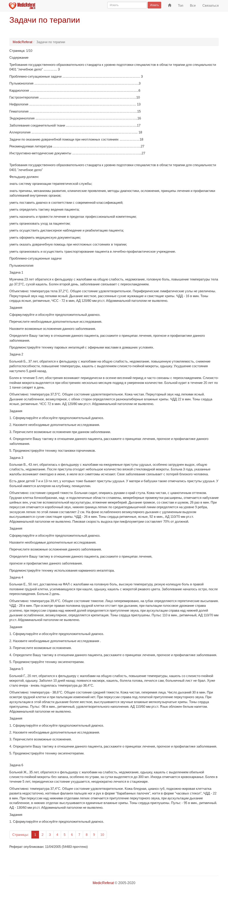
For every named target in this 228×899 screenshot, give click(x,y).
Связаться (210, 5)
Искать (154, 5)
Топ (180, 5)
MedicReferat (22, 42)
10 (102, 835)
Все (193, 5)
